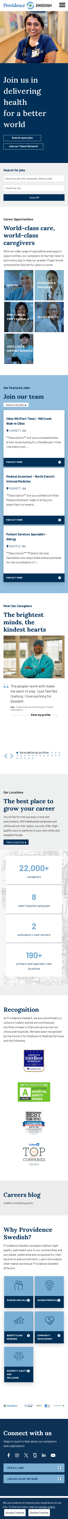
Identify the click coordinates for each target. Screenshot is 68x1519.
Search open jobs (22, 137)
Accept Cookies (15, 1512)
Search (33, 197)
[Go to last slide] (6, 756)
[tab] (17, 755)
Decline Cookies (39, 1512)
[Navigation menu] (62, 5)
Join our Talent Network (23, 146)
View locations (15, 842)
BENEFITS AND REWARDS (14, 1337)
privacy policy (47, 1506)
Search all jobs (15, 404)
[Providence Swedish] (27, 5)
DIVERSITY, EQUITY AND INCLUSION (17, 1374)
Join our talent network (22, 1479)
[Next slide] (11, 756)
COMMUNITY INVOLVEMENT (45, 1337)
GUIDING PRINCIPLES (48, 1300)
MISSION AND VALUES (18, 1300)
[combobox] (34, 178)
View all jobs (15, 1467)
